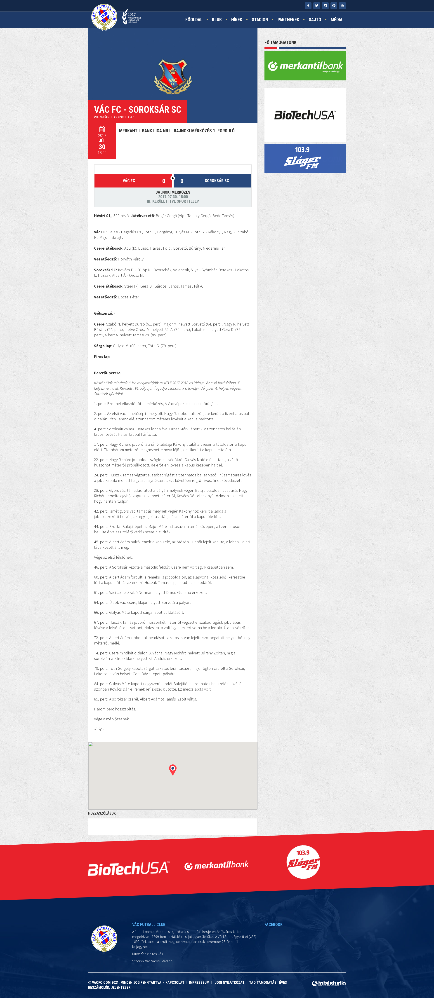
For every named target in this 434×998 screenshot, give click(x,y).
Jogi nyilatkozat (229, 982)
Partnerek (288, 19)
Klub (217, 19)
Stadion (260, 19)
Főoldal (194, 19)
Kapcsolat (175, 982)
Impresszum (200, 982)
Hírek (236, 19)
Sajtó (315, 19)
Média (336, 19)
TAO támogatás (262, 982)
